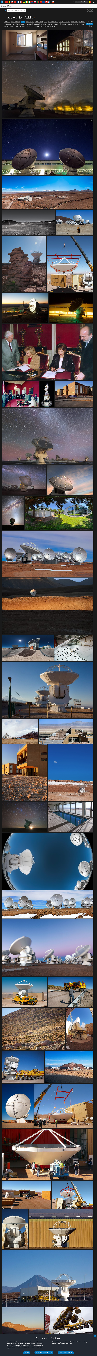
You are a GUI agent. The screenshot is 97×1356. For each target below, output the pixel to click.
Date (91, 26)
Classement (89, 23)
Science (78, 2)
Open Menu (7, 6)
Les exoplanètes (64, 21)
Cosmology (39, 21)
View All (6, 21)
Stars (29, 26)
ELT (45, 21)
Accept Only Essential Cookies (43, 1352)
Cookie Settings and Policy (66, 1352)
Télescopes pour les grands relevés (44, 26)
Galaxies (81, 21)
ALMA (23, 21)
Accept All (26, 1352)
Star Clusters (20, 26)
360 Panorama (15, 21)
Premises (63, 24)
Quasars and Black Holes (76, 24)
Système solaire (9, 26)
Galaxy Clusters (9, 24)
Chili (32, 21)
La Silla (29, 24)
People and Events (53, 24)
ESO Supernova (52, 21)
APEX (27, 21)
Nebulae (36, 24)
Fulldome (74, 21)
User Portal (84, 2)
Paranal (43, 24)
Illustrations (21, 24)
